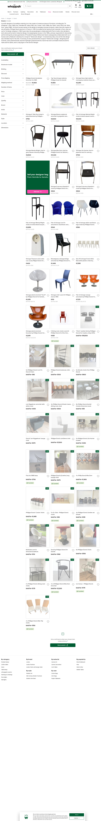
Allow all (76, 814)
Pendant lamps (5, 662)
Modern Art (29, 673)
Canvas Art (54, 662)
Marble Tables (80, 669)
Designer (9, 18)
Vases (2, 667)
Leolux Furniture (30, 664)
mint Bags (54, 676)
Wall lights (3, 679)
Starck (15, 18)
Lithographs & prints (6, 672)
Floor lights (4, 677)
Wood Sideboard (81, 662)
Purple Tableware (55, 678)
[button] (78, 1)
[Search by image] (70, 6)
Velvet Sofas (80, 667)
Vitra (78, 664)
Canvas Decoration (56, 664)
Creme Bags (54, 673)
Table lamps (4, 669)
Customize (76, 818)
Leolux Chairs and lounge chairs (34, 667)
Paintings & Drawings (6, 674)
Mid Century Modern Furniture (34, 676)
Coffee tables (4, 664)
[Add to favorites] (48, 78)
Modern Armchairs (31, 678)
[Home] (14, 6)
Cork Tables (54, 667)
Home (2, 18)
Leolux (28, 662)
